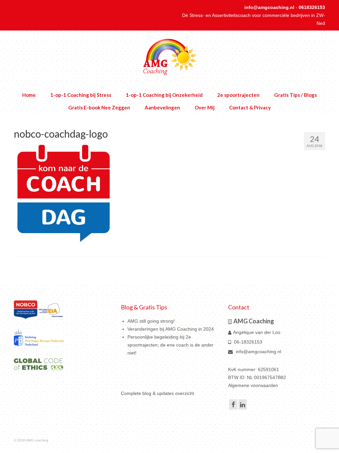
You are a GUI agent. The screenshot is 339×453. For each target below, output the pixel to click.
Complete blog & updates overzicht (157, 393)
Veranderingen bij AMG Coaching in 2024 (170, 329)
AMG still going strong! (151, 321)
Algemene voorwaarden (253, 385)
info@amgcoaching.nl (269, 7)
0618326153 (312, 7)
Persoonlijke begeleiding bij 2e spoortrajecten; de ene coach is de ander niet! (170, 345)
